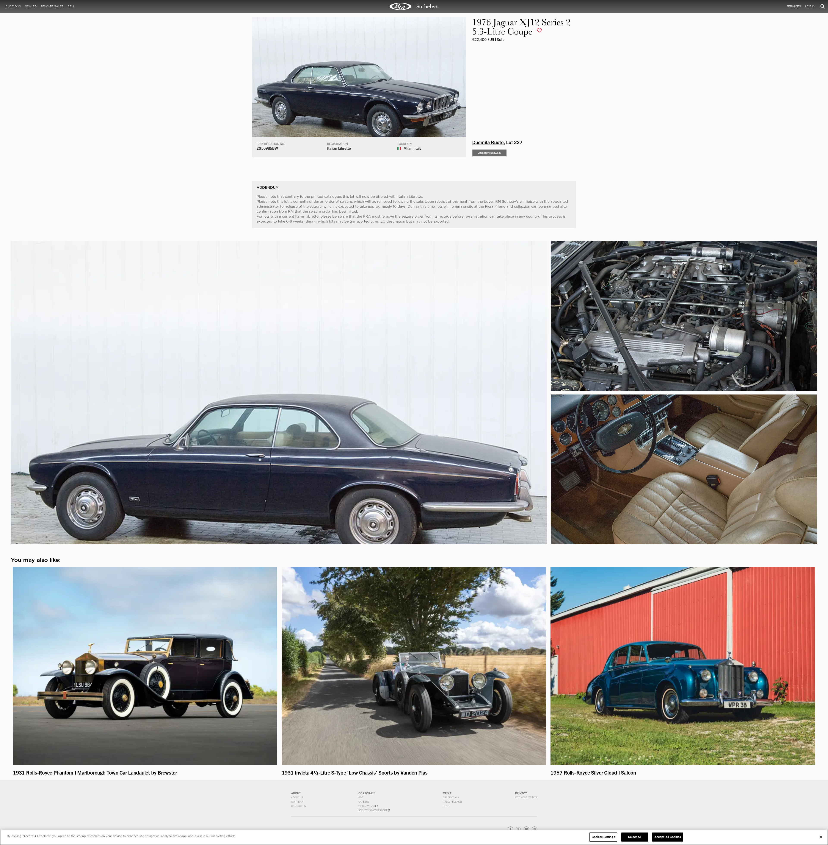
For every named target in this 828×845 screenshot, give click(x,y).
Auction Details (489, 152)
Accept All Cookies (667, 837)
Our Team (297, 801)
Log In (810, 6)
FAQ (360, 797)
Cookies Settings (526, 797)
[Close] (821, 837)
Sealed (31, 6)
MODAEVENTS (366, 806)
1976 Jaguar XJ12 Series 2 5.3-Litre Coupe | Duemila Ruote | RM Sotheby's (414, 6)
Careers (363, 801)
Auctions (13, 6)
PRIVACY (521, 793)
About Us (297, 797)
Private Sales (52, 6)
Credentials (451, 797)
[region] (414, 837)
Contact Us (298, 806)
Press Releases (452, 801)
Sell (71, 6)
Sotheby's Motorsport (373, 810)
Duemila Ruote (488, 142)
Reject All (634, 837)
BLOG (446, 806)
